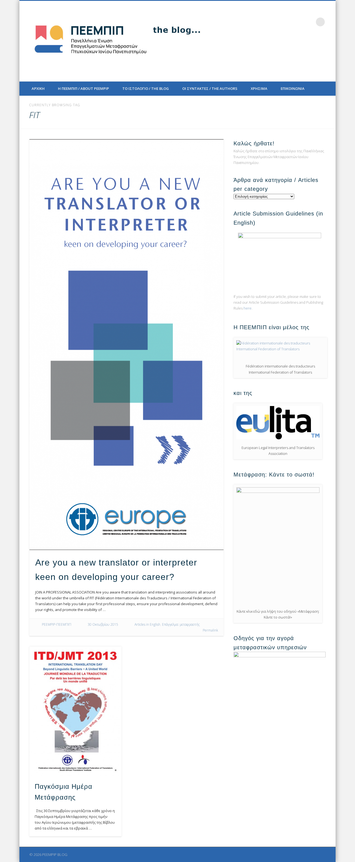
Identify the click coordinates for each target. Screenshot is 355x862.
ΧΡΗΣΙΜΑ (259, 88)
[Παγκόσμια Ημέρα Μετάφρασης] (75, 711)
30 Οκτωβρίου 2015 (103, 624)
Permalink (210, 630)
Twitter (286, 21)
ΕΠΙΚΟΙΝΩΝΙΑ (293, 88)
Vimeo (297, 21)
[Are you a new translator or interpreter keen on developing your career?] (126, 344)
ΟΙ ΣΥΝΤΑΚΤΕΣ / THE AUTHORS (209, 88)
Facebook (274, 21)
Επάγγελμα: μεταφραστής (181, 624)
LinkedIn (309, 21)
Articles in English (147, 624)
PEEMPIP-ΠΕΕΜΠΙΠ (56, 624)
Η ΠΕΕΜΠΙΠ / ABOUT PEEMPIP (83, 88)
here (248, 308)
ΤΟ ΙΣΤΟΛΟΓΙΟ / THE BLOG (145, 88)
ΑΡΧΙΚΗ (38, 88)
